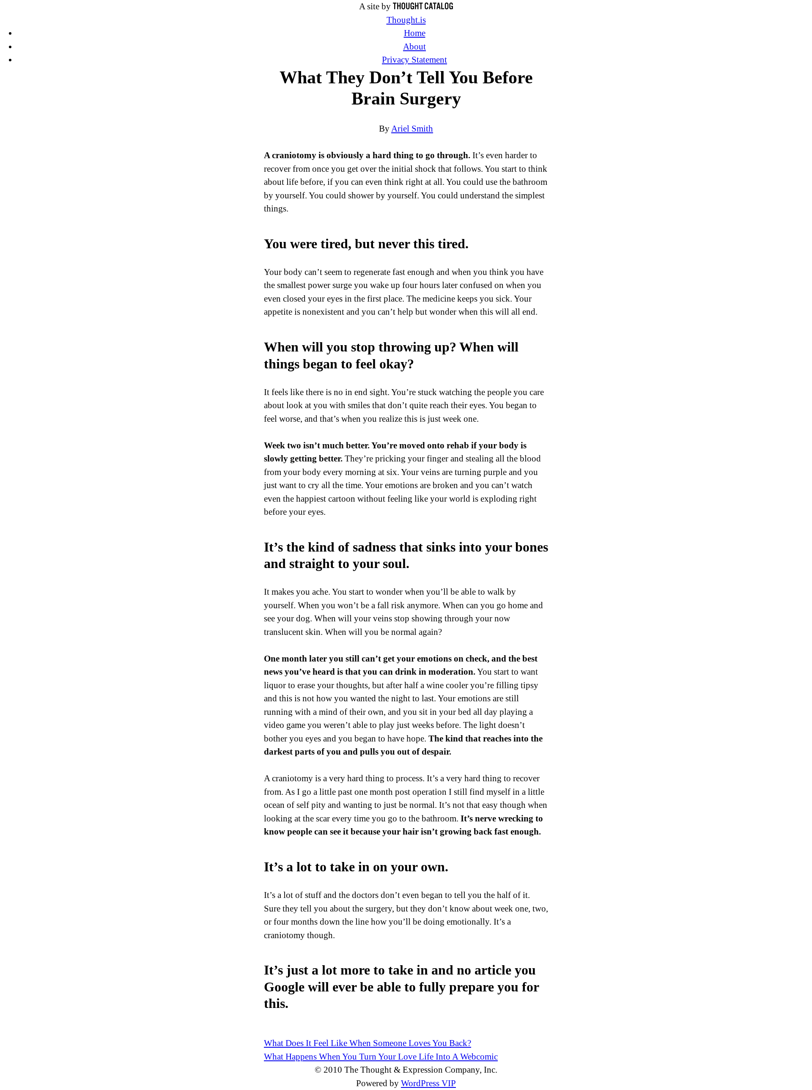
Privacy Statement (414, 60)
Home (414, 33)
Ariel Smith (412, 129)
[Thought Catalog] (423, 6)
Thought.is (406, 20)
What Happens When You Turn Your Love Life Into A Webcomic (381, 1057)
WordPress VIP (428, 1083)
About (414, 46)
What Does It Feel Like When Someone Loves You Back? (367, 1043)
